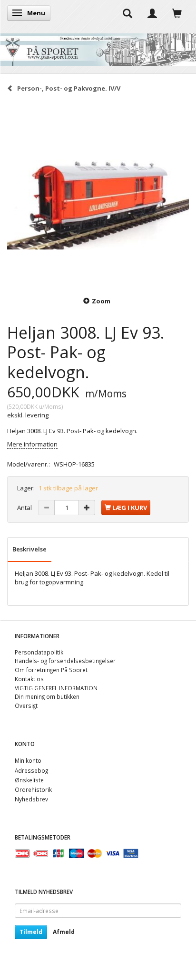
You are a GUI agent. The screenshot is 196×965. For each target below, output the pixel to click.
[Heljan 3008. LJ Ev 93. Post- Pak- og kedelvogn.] (98, 194)
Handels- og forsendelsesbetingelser (65, 660)
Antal (25, 507)
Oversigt (26, 705)
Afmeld (64, 932)
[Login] (152, 12)
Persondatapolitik (39, 652)
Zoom (101, 301)
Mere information (32, 444)
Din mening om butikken (47, 696)
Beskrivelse (29, 549)
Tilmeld (31, 932)
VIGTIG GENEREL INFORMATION (56, 688)
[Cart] (177, 12)
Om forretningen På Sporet (51, 670)
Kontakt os (29, 679)
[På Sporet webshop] (98, 47)
